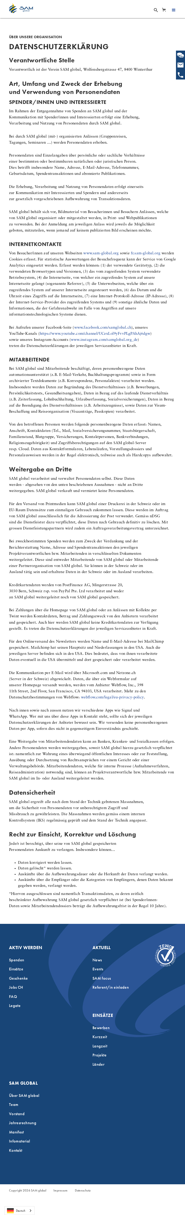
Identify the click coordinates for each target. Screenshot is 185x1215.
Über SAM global (24, 1095)
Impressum (60, 1190)
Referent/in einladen (110, 987)
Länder (98, 1064)
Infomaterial (19, 1141)
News (97, 959)
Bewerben (101, 1027)
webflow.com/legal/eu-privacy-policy (112, 697)
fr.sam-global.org (145, 253)
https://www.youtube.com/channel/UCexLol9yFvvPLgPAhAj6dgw (95, 334)
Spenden (16, 959)
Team (13, 1104)
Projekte (99, 1055)
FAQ (13, 996)
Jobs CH (16, 987)
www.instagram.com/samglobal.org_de (104, 340)
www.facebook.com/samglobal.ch (102, 328)
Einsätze (16, 969)
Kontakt (15, 1150)
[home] (21, 8)
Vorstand (17, 1113)
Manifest (16, 1132)
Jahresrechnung (22, 1122)
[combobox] (20, 1210)
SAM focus (101, 978)
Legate (15, 1005)
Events (97, 969)
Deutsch (20, 1211)
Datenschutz (83, 1190)
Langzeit (99, 1046)
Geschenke (18, 978)
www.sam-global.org (101, 253)
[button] (164, 9)
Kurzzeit (99, 1036)
